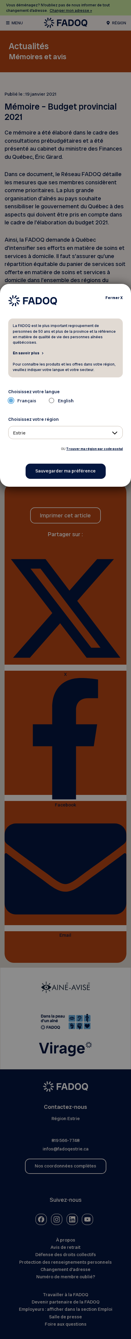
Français (26, 401)
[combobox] (65, 432)
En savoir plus (26, 353)
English (66, 401)
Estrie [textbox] (19, 433)
